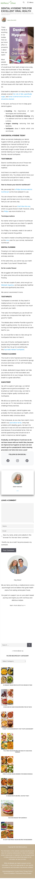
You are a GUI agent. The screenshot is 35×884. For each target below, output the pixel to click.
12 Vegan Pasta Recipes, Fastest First (17, 795)
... (17, 490)
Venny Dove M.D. (11, 20)
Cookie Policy (19, 871)
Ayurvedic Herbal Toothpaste (14, 349)
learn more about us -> (17, 605)
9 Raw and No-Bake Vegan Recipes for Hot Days (17, 707)
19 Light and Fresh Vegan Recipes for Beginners (17, 839)
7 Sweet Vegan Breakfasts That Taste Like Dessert (17, 729)
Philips (6, 211)
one (7, 240)
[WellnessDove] (8, 2)
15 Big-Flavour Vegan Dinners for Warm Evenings (18, 774)
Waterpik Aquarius (7, 285)
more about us (18, 651)
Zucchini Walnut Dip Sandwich (17, 817)
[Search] (29, 645)
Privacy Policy (28, 871)
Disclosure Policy (21, 873)
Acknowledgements (8, 871)
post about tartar (15, 422)
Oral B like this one (23, 206)
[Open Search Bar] (24, 2)
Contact (29, 873)
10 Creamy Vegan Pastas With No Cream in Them (17, 685)
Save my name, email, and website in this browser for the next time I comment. (17, 536)
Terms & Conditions (9, 873)
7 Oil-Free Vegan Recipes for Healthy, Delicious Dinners (17, 751)
